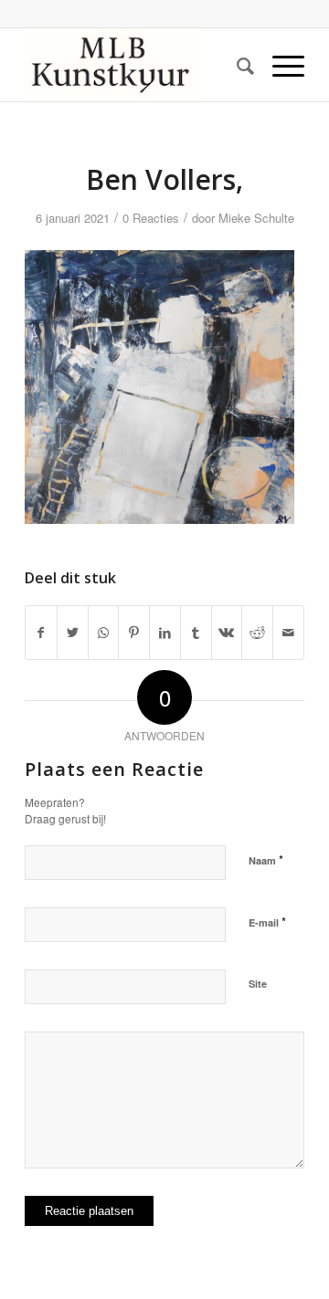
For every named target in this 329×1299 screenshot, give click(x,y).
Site (258, 983)
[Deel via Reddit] (257, 632)
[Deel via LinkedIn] (165, 632)
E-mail (267, 921)
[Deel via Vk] (227, 632)
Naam (266, 859)
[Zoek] (236, 64)
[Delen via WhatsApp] (104, 632)
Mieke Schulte (256, 217)
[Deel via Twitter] (73, 632)
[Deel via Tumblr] (196, 632)
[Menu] (279, 64)
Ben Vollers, (164, 179)
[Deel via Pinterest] (134, 632)
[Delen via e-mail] (288, 632)
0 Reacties (150, 217)
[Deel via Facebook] (41, 632)
